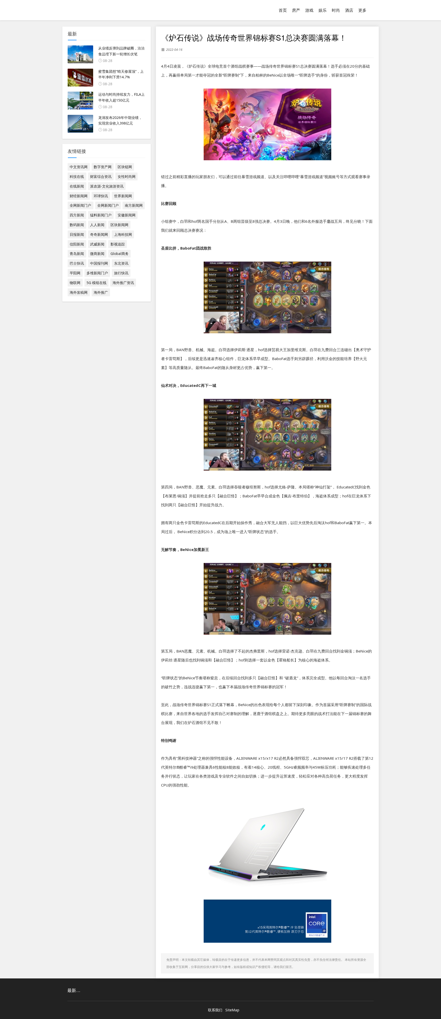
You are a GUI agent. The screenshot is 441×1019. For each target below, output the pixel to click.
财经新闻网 (79, 195)
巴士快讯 (77, 263)
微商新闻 (97, 253)
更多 (362, 10)
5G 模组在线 (96, 282)
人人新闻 (97, 224)
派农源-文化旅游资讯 (107, 186)
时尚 (336, 10)
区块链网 (125, 166)
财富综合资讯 (101, 176)
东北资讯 (121, 263)
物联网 (75, 282)
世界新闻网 (123, 195)
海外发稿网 (79, 292)
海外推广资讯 (123, 282)
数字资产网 (103, 166)
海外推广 (101, 292)
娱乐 (322, 10)
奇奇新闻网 (99, 234)
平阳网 (75, 273)
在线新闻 (77, 186)
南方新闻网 (134, 205)
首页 (283, 10)
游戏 (309, 10)
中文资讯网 (79, 166)
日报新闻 (77, 234)
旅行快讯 (121, 273)
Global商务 (120, 253)
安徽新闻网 (127, 215)
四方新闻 (77, 215)
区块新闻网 (119, 224)
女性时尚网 (127, 176)
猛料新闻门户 (101, 215)
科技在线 (77, 176)
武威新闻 (97, 244)
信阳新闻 (77, 244)
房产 (296, 10)
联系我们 (215, 1010)
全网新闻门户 (80, 205)
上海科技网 (123, 234)
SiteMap (232, 1010)
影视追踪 (118, 244)
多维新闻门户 (97, 273)
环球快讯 (101, 195)
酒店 (349, 10)
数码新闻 (77, 224)
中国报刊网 (99, 263)
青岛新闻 (77, 253)
